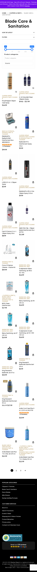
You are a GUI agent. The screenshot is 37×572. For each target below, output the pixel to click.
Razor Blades (6, 492)
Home (4, 13)
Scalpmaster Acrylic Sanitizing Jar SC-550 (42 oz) (26, 333)
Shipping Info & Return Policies (11, 516)
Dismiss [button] (27, 6)
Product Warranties (8, 519)
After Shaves (6, 495)
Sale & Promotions (8, 510)
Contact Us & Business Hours (11, 525)
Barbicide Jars (24, 265)
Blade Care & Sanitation (6, 297)
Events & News (6, 513)
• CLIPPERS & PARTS (15, 13)
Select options (16, 92)
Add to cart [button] (16, 127)
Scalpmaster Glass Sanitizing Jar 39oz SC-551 (25, 270)
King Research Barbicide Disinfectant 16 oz (26, 364)
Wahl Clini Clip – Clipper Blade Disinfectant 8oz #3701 (27, 230)
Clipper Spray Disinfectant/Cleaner (9, 97)
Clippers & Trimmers (8, 486)
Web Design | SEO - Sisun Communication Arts (18, 567)
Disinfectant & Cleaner (7, 133)
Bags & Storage (8, 131)
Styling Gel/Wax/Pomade (9, 498)
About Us (5, 507)
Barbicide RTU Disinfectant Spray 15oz (25, 144)
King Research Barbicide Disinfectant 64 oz (9, 401)
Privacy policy (6, 522)
